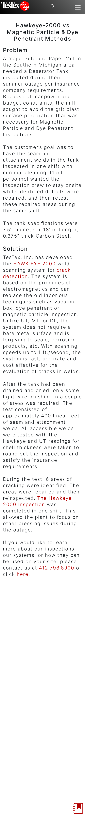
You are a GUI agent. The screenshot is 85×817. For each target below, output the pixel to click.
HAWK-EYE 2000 (34, 264)
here (22, 574)
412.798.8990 (56, 568)
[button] (77, 7)
